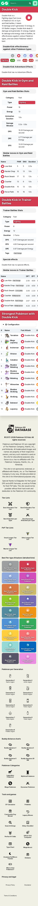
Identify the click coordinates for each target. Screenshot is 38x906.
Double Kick (9, 187)
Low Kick (8, 166)
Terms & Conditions (10, 895)
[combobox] (18, 3)
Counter (8, 182)
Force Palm (9, 192)
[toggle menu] (30, 3)
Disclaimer (27, 885)
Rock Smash (10, 176)
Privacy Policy (10, 885)
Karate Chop (10, 171)
